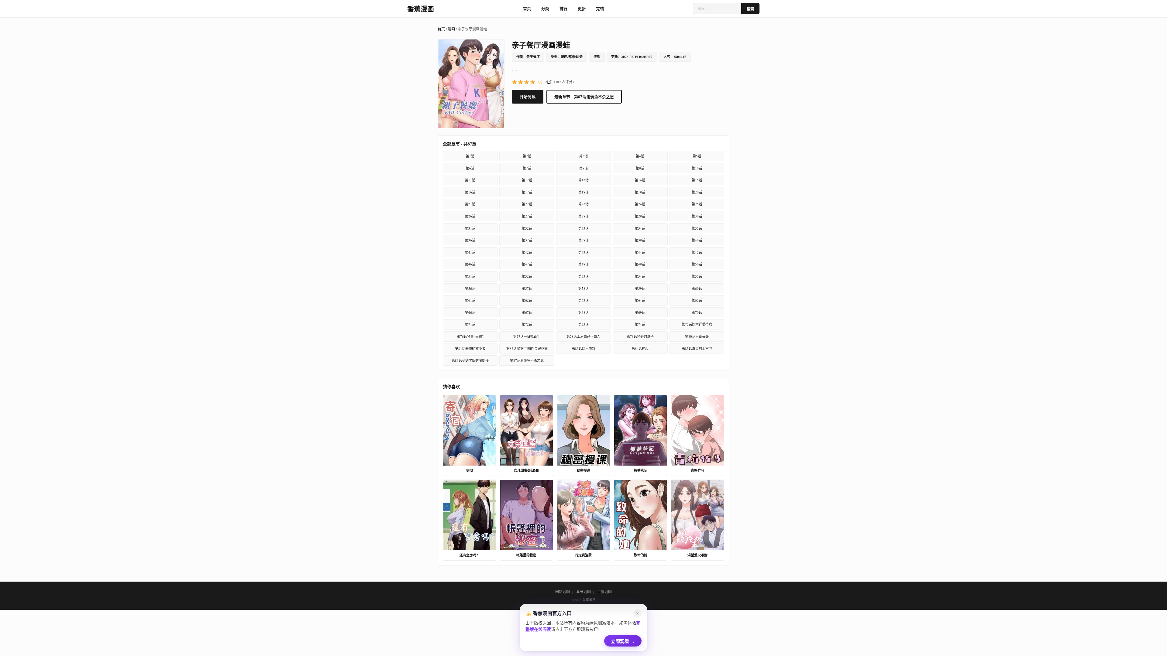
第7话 (527, 168)
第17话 (527, 192)
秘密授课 (583, 470)
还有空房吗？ (470, 555)
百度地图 (604, 591)
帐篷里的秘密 (526, 555)
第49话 (640, 264)
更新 (582, 8)
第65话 (697, 300)
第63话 (583, 300)
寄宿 (469, 470)
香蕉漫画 (420, 9)
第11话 (470, 180)
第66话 (470, 312)
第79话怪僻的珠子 (640, 336)
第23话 (583, 204)
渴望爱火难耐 (697, 555)
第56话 (470, 288)
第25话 (697, 204)
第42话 (527, 252)
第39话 (640, 240)
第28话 (583, 216)
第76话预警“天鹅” (470, 336)
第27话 (527, 216)
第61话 (470, 300)
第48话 (583, 264)
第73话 (583, 324)
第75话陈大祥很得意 (697, 324)
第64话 (640, 300)
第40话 (697, 240)
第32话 (527, 228)
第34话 (640, 228)
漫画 (451, 28)
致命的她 (640, 555)
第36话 (470, 240)
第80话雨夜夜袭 (697, 336)
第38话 (583, 240)
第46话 (470, 264)
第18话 (583, 192)
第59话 (640, 288)
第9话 (640, 168)
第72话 (527, 324)
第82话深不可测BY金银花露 (527, 348)
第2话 (527, 156)
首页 (527, 8)
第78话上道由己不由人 (583, 336)
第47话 (527, 264)
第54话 (640, 276)
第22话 (527, 204)
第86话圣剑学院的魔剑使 (470, 360)
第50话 (697, 264)
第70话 (697, 312)
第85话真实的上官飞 (697, 348)
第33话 (583, 228)
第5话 (697, 156)
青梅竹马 (697, 470)
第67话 (527, 312)
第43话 (583, 252)
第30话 (697, 216)
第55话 (697, 276)
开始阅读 (527, 96)
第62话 (527, 300)
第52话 (527, 276)
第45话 (697, 252)
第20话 (697, 192)
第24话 (640, 204)
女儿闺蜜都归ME (526, 470)
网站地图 (562, 591)
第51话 (470, 276)
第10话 (697, 168)
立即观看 (623, 640)
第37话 (527, 240)
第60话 (697, 288)
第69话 (640, 312)
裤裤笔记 (640, 470)
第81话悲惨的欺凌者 (470, 348)
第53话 (583, 276)
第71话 (470, 324)
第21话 (470, 204)
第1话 (470, 156)
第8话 (583, 168)
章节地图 (583, 591)
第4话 (640, 156)
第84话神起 (640, 348)
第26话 (470, 216)
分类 (545, 8)
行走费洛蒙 (583, 555)
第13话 (583, 180)
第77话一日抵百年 (526, 336)
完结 (600, 8)
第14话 (640, 180)
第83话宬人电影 (583, 348)
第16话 (470, 192)
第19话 (640, 192)
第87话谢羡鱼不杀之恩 (527, 360)
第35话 (697, 228)
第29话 (640, 216)
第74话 (640, 324)
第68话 (583, 312)
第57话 (527, 288)
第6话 (470, 168)
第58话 (583, 288)
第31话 (470, 228)
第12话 (527, 180)
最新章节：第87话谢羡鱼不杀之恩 (584, 96)
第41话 (470, 252)
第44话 (640, 252)
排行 (563, 8)
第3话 (583, 156)
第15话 (697, 180)
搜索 (750, 9)
